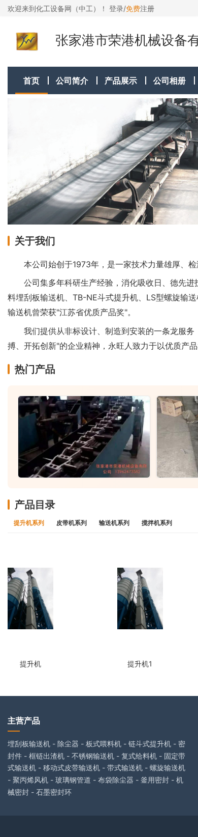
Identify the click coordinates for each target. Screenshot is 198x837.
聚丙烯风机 (30, 779)
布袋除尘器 (116, 779)
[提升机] (30, 598)
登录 (116, 8)
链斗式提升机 (149, 743)
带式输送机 (125, 767)
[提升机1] (140, 598)
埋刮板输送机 (29, 743)
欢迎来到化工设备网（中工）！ (58, 8)
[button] (23, 161)
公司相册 (169, 80)
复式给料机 (139, 755)
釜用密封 (155, 779)
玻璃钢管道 (73, 779)
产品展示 (121, 80)
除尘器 (68, 743)
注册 (140, 8)
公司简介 (72, 80)
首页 (31, 80)
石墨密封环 (54, 792)
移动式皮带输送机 (71, 767)
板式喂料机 (103, 743)
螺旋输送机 (167, 767)
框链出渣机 (46, 755)
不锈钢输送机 (93, 755)
